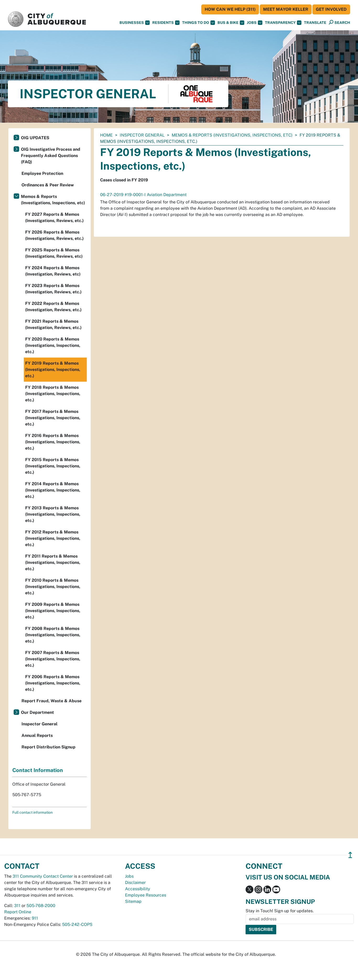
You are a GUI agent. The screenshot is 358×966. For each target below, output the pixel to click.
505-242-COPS (77, 924)
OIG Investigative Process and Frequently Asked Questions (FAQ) (50, 155)
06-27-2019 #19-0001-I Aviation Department (143, 194)
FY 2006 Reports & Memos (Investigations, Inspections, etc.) (52, 683)
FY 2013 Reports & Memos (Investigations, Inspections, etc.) (52, 514)
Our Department (37, 712)
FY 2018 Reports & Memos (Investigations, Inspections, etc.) (52, 393)
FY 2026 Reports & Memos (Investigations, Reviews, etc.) (54, 235)
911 (35, 918)
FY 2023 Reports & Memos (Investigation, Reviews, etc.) (53, 288)
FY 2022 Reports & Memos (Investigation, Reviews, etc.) (53, 306)
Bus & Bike (228, 22)
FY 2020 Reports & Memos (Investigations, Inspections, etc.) (52, 345)
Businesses (132, 22)
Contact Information (37, 770)
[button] (315, 23)
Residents (163, 22)
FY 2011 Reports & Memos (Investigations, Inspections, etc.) (52, 562)
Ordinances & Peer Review (47, 184)
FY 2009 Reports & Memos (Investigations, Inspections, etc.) (52, 610)
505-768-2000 (40, 905)
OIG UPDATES (35, 137)
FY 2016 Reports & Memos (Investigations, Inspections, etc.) (52, 442)
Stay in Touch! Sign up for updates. (280, 910)
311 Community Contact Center (43, 876)
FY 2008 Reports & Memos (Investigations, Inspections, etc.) (52, 635)
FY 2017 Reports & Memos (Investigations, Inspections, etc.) (52, 418)
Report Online (17, 911)
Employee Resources (145, 895)
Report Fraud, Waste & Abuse (51, 700)
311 (17, 905)
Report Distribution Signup (48, 746)
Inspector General (142, 135)
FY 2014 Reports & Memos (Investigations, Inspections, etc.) (52, 490)
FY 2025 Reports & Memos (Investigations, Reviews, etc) (54, 253)
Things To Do (195, 22)
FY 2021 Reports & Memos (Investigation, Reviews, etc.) (53, 324)
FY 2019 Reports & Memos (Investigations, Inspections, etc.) (52, 369)
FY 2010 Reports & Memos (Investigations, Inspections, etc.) (52, 586)
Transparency (280, 22)
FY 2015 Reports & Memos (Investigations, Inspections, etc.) (52, 466)
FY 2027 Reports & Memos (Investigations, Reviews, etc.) (54, 217)
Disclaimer (135, 882)
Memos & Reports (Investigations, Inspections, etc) (232, 135)
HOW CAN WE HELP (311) (230, 9)
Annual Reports (37, 735)
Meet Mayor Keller (285, 9)
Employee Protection (42, 173)
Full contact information (32, 812)
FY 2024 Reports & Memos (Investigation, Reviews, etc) (52, 271)
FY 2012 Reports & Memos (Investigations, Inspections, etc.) (52, 538)
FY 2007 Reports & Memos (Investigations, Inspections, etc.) (52, 659)
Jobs (252, 22)
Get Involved (331, 9)
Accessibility (137, 888)
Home (106, 135)
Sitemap (133, 901)
